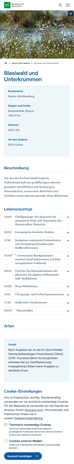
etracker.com (33, 410)
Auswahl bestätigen (19, 456)
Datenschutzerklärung (28, 418)
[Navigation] (67, 5)
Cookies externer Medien (25, 441)
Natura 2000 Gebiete (21, 63)
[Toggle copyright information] (71, 13)
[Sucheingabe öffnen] (60, 5)
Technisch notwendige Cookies (30, 424)
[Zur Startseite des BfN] (30, 5)
